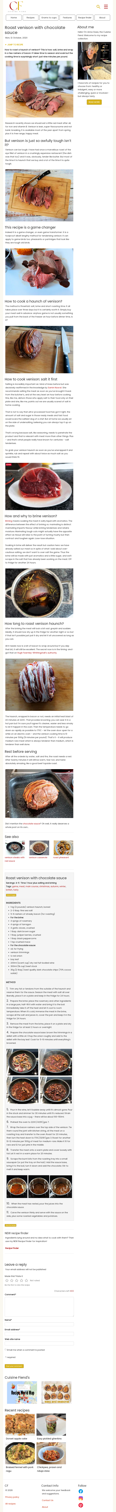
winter (62, 886)
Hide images (11, 895)
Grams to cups (49, 17)
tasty (15, 889)
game (15, 886)
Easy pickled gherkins (49, 1438)
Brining (8, 520)
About (102, 17)
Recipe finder (85, 17)
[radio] (7, 1280)
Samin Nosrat (55, 387)
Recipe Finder (12, 1248)
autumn (54, 886)
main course (32, 886)
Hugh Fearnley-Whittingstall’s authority (37, 652)
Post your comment (14, 1366)
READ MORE (94, 102)
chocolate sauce (31, 823)
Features (67, 17)
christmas (44, 886)
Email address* (12, 1329)
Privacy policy (12, 1497)
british (9, 889)
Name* (8, 1320)
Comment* (10, 1294)
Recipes (31, 17)
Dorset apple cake (16, 1438)
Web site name (12, 1339)
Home (14, 17)
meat (22, 886)
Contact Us (47, 1500)
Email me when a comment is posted (26, 1349)
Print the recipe (10, 1225)
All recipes (10, 1503)
